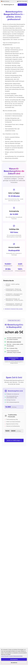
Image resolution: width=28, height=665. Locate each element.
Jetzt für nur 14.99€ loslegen (14, 440)
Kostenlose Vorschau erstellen (14, 358)
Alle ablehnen (14, 662)
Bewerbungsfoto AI (9, 4)
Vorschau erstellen (22, 4)
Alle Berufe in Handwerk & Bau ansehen (14, 308)
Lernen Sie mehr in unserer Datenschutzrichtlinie (11, 656)
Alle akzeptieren (14, 659)
